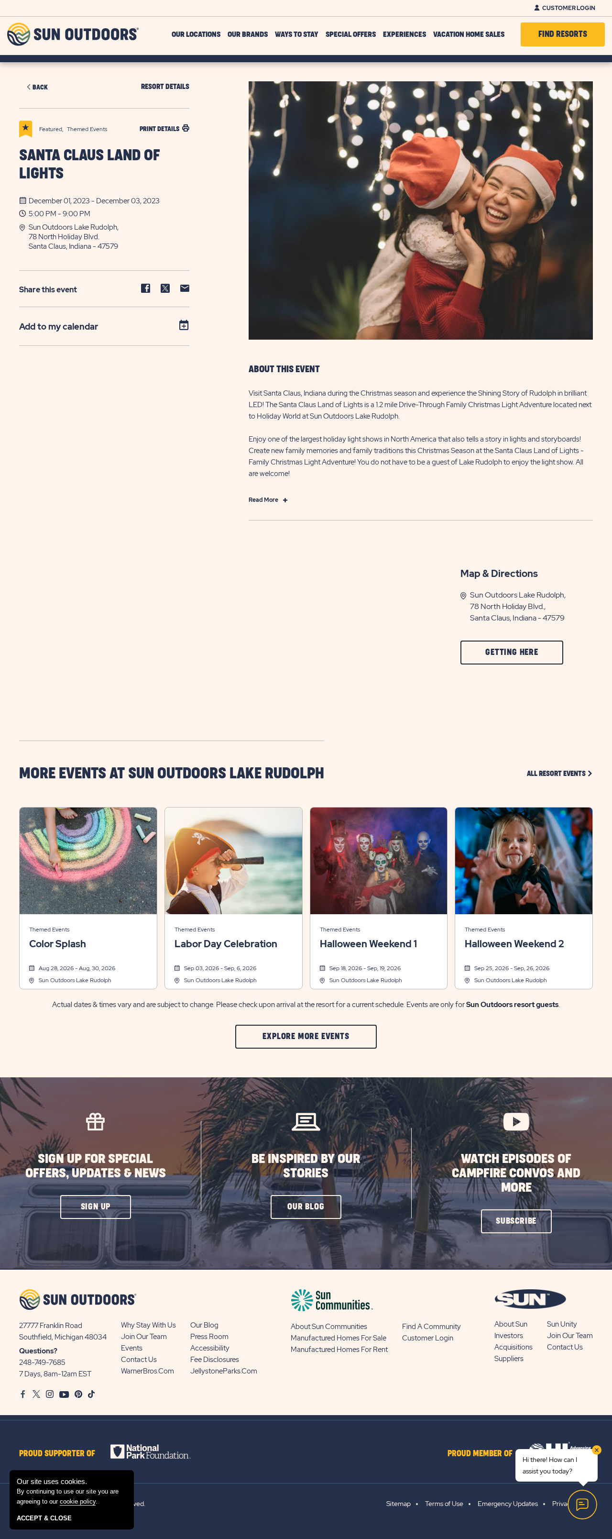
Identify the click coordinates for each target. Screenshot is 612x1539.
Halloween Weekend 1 (368, 944)
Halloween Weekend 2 (514, 944)
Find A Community (431, 1326)
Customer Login (568, 8)
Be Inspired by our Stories (305, 1166)
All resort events (560, 773)
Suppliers (509, 1358)
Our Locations (196, 34)
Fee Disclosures (214, 1359)
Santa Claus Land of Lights (89, 164)
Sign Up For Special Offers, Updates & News (95, 1166)
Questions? (38, 1351)
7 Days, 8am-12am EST (55, 1374)
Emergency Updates (508, 1503)
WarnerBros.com (147, 1371)
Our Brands (248, 34)
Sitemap (398, 1503)
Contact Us (139, 1359)
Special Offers (351, 34)
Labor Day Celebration (226, 944)
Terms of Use (444, 1503)
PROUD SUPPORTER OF (57, 1454)
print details (159, 129)
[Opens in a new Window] (158, 1451)
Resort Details (165, 86)
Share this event (48, 289)
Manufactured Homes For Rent (339, 1349)
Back (40, 87)
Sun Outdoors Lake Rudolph (75, 980)
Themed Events (49, 929)
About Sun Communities (329, 1326)
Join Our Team (144, 1336)
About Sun (510, 1324)
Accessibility (210, 1348)
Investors (508, 1335)
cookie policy (78, 1501)
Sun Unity (562, 1324)
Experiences (404, 34)
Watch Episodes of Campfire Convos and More (516, 1173)
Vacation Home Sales (468, 34)
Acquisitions (513, 1347)
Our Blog (204, 1325)
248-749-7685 (42, 1362)
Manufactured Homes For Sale (338, 1338)
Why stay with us (148, 1325)
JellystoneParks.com (223, 1371)
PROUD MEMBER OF (480, 1454)
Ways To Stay (296, 34)
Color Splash (57, 944)
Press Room (209, 1336)
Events (131, 1348)
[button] (109, 236)
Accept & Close (44, 1518)
